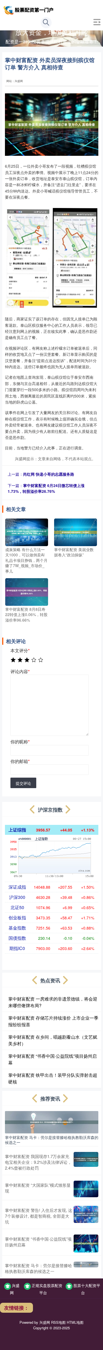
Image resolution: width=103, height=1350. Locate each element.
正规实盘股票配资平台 (47, 1289)
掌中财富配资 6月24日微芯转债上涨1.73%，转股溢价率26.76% (46, 488)
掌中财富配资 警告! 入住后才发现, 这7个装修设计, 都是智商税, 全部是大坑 (38, 1216)
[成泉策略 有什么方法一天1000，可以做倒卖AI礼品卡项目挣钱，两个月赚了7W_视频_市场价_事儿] (26, 531)
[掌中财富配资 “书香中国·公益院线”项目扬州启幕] (86, 1244)
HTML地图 (75, 1322)
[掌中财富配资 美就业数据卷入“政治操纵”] (75, 531)
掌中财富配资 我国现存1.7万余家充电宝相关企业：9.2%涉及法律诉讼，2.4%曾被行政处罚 (38, 1162)
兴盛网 (15, 1289)
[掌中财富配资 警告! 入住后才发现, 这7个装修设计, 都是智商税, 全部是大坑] (86, 1216)
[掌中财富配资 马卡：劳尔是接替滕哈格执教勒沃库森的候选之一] (51, 1121)
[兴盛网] (29, 9)
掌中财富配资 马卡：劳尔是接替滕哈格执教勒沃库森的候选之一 (51, 1140)
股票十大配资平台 (86, 1289)
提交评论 (23, 783)
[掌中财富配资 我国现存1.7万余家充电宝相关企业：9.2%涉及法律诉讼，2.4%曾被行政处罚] (86, 1162)
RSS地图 (58, 1322)
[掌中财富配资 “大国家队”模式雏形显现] (86, 1189)
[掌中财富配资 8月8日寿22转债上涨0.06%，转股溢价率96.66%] (26, 591)
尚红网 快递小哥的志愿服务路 (48, 474)
